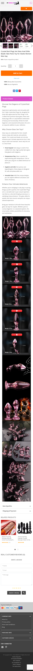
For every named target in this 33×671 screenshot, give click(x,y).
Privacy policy (6, 622)
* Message (5, 575)
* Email (4, 570)
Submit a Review (14, 593)
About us (4, 619)
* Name (4, 566)
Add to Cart (17, 73)
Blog (3, 627)
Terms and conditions (8, 624)
